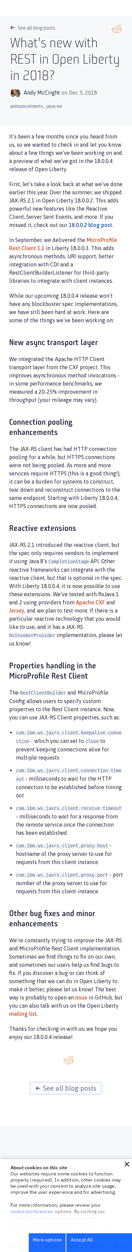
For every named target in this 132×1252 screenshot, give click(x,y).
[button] (127, 1164)
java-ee (54, 106)
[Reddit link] (117, 29)
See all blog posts (36, 28)
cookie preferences (31, 1211)
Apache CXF (90, 602)
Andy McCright (42, 93)
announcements (26, 106)
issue (81, 997)
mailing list (23, 1014)
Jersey (16, 610)
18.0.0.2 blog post (90, 225)
